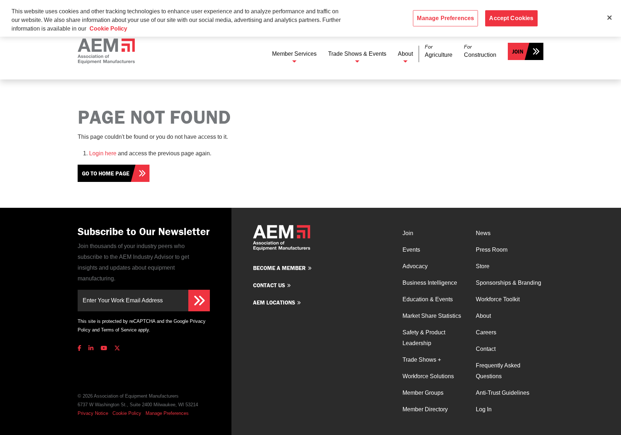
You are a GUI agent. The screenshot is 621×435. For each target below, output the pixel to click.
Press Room (491, 250)
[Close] (609, 18)
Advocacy (415, 266)
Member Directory (425, 409)
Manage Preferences (167, 413)
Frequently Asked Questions (498, 370)
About (405, 54)
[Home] (106, 51)
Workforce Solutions (428, 376)
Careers (486, 332)
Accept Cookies (511, 18)
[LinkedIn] (91, 348)
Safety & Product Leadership (423, 337)
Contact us (269, 285)
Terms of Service (119, 330)
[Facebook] (81, 348)
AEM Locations (274, 302)
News (483, 233)
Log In (484, 409)
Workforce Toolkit (498, 299)
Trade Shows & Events (357, 54)
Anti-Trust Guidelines (502, 393)
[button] (438, 51)
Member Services (294, 54)
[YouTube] (104, 348)
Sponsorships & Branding (508, 283)
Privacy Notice (93, 413)
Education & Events (427, 299)
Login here (102, 153)
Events (411, 250)
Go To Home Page (105, 173)
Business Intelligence (429, 283)
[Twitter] (117, 348)
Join (517, 51)
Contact (486, 349)
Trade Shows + (421, 360)
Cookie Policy (126, 413)
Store (482, 266)
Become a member (279, 267)
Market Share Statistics (431, 316)
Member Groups (422, 393)
